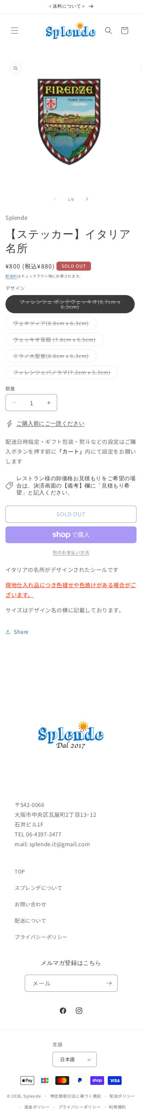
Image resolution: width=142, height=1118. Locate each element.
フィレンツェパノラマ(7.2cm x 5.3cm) (64, 373)
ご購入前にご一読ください (50, 423)
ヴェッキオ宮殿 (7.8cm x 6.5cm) (57, 340)
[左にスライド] (55, 199)
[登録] (109, 983)
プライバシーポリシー (41, 936)
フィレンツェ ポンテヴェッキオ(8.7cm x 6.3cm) (70, 305)
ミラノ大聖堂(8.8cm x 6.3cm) (53, 357)
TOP (20, 871)
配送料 (11, 276)
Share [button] (21, 631)
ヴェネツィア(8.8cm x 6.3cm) (53, 324)
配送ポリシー (122, 1096)
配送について (31, 920)
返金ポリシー (37, 1107)
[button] (15, 31)
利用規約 (117, 1107)
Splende (32, 1096)
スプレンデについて (38, 887)
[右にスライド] (87, 199)
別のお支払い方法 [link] (71, 552)
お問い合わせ (31, 904)
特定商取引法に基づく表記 (75, 1096)
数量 (10, 388)
